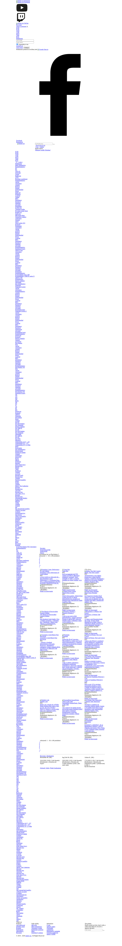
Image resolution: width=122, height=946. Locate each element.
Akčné (17, 182)
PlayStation (18, 343)
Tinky (17, 469)
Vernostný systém (36, 928)
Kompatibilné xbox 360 (22, 275)
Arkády (17, 185)
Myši (16, 446)
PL (16, 408)
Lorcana (17, 474)
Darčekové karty (20, 249)
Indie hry (18, 192)
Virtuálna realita (20, 209)
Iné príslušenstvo (20, 284)
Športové (18, 202)
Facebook (19, 140)
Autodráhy (18, 528)
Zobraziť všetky (45, 768)
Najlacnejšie (43, 551)
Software (18, 214)
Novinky (42, 548)
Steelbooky (18, 518)
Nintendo (18, 285)
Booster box (19, 466)
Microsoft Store (20, 215)
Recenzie (19, 25)
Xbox (17, 221)
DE (16, 399)
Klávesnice (18, 448)
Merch (17, 460)
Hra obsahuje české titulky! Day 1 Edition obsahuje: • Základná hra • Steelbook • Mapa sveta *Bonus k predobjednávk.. (49, 621)
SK (16, 395)
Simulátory (18, 200)
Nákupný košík (40, 150)
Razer (17, 458)
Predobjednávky (20, 167)
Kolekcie (18, 471)
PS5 (16, 369)
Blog (16, 542)
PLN (17, 37)
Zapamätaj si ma (23, 44)
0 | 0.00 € (19, 162)
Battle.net (18, 176)
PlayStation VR (20, 367)
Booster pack (19, 475)
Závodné (18, 205)
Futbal (17, 483)
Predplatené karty (20, 332)
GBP (17, 35)
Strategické (18, 329)
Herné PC (18, 457)
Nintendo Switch (20, 287)
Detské (17, 188)
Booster (17, 487)
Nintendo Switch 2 (21, 311)
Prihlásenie (19, 38)
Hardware (18, 335)
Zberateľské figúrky (21, 498)
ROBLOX (18, 212)
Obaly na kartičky (20, 516)
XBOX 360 (18, 278)
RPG (16, 199)
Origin (17, 174)
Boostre (17, 463)
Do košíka (43, 589)
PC (16, 168)
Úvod (18, 547)
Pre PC (17, 422)
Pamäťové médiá (20, 452)
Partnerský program (37, 930)
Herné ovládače (20, 281)
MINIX (17, 501)
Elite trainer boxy (20, 464)
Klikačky (18, 194)
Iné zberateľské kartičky (22, 509)
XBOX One (19, 250)
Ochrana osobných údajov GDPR (52, 933)
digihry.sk (28, 936)
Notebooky (18, 455)
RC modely (18, 527)
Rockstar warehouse (21, 179)
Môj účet (34, 925)
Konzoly (17, 224)
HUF (17, 34)
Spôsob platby (51, 926)
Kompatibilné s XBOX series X (25, 276)
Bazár (17, 530)
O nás (48, 925)
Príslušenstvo (19, 279)
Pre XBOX (18, 428)
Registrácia (19, 142)
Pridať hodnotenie (55, 768)
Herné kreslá (19, 451)
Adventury (18, 183)
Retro (17, 419)
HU (16, 398)
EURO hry (18, 208)
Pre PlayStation (19, 423)
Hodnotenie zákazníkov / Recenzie (20, 931)
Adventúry (18, 314)
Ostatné (17, 220)
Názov (42, 553)
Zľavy (17, 540)
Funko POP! (19, 499)
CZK (17, 32)
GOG (17, 177)
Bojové (17, 186)
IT (16, 405)
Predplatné (18, 206)
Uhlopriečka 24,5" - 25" (22, 442)
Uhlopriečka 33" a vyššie (22, 445)
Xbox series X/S (20, 223)
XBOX (17, 414)
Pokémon (18, 461)
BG (16, 410)
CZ (16, 396)
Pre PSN (17, 439)
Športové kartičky (20, 480)
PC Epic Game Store (21, 211)
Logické (17, 196)
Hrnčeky (17, 519)
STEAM (17, 173)
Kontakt (17, 545)
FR (16, 402)
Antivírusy (18, 218)
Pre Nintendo (19, 425)
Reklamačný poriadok (53, 931)
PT (16, 404)
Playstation (18, 417)
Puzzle (17, 525)
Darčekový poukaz (37, 933)
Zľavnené (18, 341)
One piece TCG (20, 493)
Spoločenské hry (20, 513)
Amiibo (17, 504)
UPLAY (17, 171)
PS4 (16, 344)
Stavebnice (18, 515)
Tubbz (17, 502)
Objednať (48, 150)
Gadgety (17, 512)
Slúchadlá (18, 282)
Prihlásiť (26, 47)
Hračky (17, 521)
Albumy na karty (20, 510)
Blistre (17, 468)
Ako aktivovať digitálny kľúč (20, 925)
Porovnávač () (40, 145)
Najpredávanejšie (45, 550)
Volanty (17, 420)
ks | (39, 147)
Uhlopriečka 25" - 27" (22, 443)
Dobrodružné (19, 189)
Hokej (17, 481)
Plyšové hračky (19, 522)
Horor (17, 191)
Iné (16, 507)
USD (17, 31)
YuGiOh (17, 490)
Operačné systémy (20, 217)
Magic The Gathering (21, 486)
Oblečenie (18, 524)
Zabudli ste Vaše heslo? (19, 46)
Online (17, 197)
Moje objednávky (20, 165)
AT (16, 407)
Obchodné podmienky (50, 929)
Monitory (18, 440)
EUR (17, 28)
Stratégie (17, 203)
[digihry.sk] (25, 143)
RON (17, 401)
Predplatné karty (20, 309)
